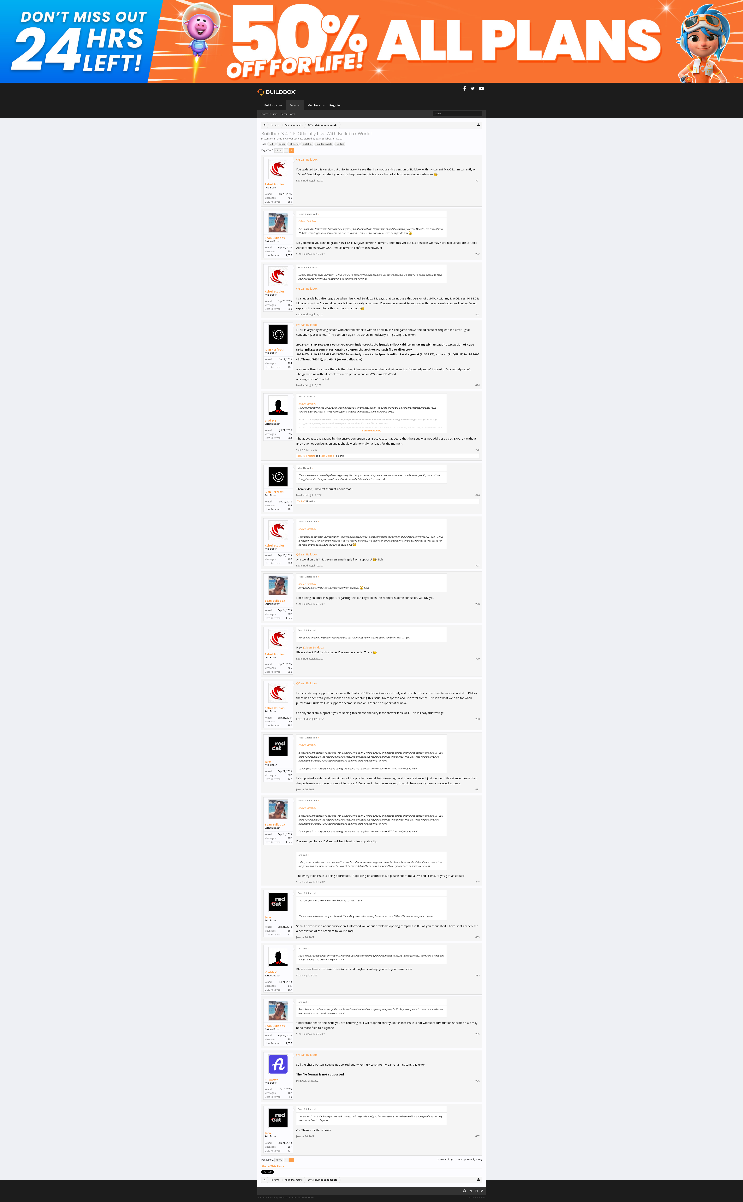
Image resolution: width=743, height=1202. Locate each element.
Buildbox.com (273, 105)
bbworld (294, 143)
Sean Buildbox (323, 138)
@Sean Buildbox (307, 159)
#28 (477, 604)
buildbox (307, 143)
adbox (282, 143)
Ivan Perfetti (274, 349)
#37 (477, 1136)
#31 (477, 789)
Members (313, 105)
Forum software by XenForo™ (286, 1197)
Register (335, 105)
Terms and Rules (476, 1197)
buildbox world (324, 143)
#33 (477, 937)
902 (290, 251)
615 (290, 434)
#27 (477, 565)
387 (290, 775)
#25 (477, 449)
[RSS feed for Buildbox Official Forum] (482, 1191)
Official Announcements (290, 138)
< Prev (278, 150)
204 (290, 363)
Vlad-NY (270, 420)
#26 (477, 495)
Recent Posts (288, 114)
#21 (477, 180)
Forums (295, 105)
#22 (477, 254)
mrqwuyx (271, 1079)
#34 (477, 975)
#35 (477, 1034)
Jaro (299, 455)
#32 (477, 882)
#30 (477, 719)
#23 (477, 314)
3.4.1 (272, 143)
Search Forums (269, 114)
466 (290, 197)
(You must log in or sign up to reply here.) (459, 1159)
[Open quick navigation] (478, 125)
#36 (477, 1080)
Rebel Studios (275, 184)
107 (290, 1093)
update (340, 143)
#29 (477, 658)
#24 (477, 385)
